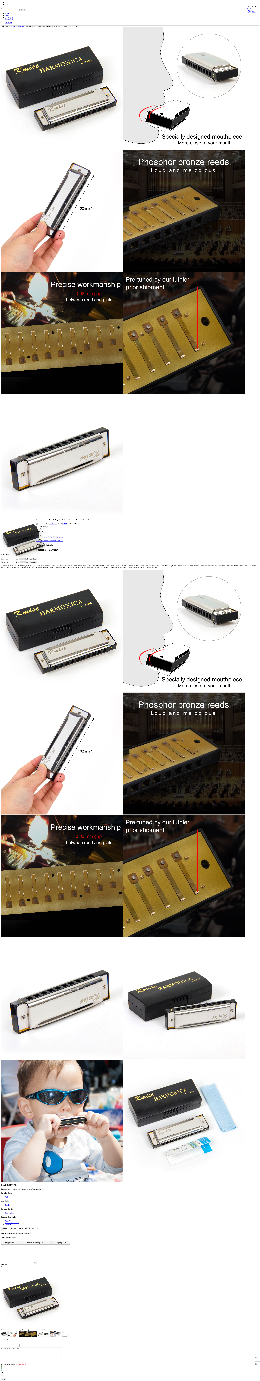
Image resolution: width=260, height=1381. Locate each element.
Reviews (39, 541)
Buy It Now (40, 537)
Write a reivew (47, 541)
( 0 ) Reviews (53, 524)
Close (3, 1379)
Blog (6, 21)
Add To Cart (48, 537)
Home (13, 26)
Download (8, 23)
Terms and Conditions (12, 1223)
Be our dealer (9, 17)
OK (35, 1263)
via (44, 528)
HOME (7, 13)
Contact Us (8, 1225)
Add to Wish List (57, 541)
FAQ (6, 1197)
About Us (8, 1221)
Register (249, 10)
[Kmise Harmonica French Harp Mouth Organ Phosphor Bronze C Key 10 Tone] (18, 534)
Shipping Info (9, 1213)
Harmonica (20, 26)
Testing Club (9, 19)
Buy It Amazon (58, 537)
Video (7, 15)
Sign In (248, 8)
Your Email (4, 1340)
